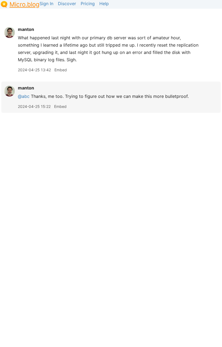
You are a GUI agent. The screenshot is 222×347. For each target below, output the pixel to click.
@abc (24, 96)
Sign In (46, 3)
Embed (60, 70)
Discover (67, 3)
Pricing (88, 3)
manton (26, 29)
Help (104, 3)
